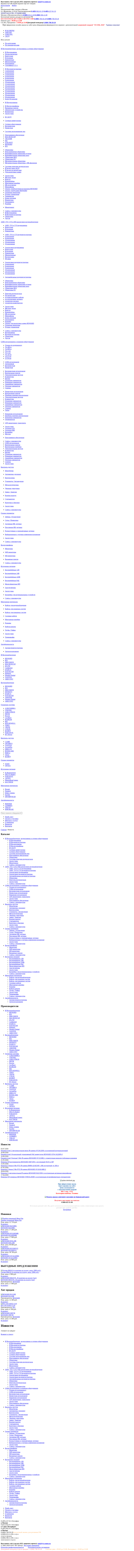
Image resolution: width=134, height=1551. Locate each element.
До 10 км (8, 355)
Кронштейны (10, 181)
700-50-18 (40, 19)
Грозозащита (9, 202)
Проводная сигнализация (14, 391)
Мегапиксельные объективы (15, 161)
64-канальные (10, 97)
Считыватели (10, 499)
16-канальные (10, 86)
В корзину (4, 1224)
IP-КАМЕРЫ (9, 30)
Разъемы (8, 321)
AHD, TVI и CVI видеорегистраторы (18, 234)
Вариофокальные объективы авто (17, 155)
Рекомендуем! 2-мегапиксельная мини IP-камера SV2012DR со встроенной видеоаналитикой (34, 1151)
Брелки (7, 378)
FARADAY (9, 776)
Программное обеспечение (14, 135)
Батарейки (8, 432)
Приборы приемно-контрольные (16, 395)
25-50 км (8, 358)
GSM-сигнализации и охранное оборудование (17, 342)
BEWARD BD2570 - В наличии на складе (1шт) (18, 1280)
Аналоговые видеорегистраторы (16, 262)
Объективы (9, 150)
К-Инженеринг (10, 773)
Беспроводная (10, 366)
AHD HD (8, 32)
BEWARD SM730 (7, 1315)
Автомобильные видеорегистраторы (18, 277)
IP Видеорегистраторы (13, 214)
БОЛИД (8, 731)
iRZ (6, 721)
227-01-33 (50, 11)
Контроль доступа (7, 467)
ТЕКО (7, 725)
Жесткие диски (10, 177)
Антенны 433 (10, 428)
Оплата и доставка (11, 1510)
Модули (8, 434)
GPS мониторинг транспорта (15, 423)
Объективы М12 (11, 157)
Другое (7, 218)
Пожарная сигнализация (14, 414)
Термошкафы (9, 637)
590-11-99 (41, 15)
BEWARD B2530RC (8, 1228)
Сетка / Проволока (11, 520)
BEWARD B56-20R (8, 1243)
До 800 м (8, 349)
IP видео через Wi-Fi (12, 168)
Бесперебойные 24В (12, 573)
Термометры (9, 196)
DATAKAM (9, 671)
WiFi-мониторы (10, 552)
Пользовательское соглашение (39, 1547)
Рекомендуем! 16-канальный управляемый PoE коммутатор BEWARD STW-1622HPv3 (32, 1154)
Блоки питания (10, 198)
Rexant (7, 789)
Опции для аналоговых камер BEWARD (19, 323)
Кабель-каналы (10, 626)
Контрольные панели (12, 373)
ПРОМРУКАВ (10, 797)
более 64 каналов (11, 99)
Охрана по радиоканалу (13, 345)
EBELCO (8, 749)
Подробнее (67, 1209)
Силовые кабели (11, 616)
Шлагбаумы (9, 471)
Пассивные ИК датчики (13, 527)
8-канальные (9, 78)
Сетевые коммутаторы (13, 120)
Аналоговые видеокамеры (14, 247)
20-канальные (10, 88)
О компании (9, 1514)
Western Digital (10, 675)
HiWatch (8, 673)
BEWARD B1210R (7, 1296)
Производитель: (7, 1282)
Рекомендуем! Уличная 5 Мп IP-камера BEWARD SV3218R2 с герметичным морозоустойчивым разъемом (39, 1158)
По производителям (12, 45)
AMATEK (8, 697)
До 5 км (8, 353)
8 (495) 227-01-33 (7, 1521)
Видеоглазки (9, 257)
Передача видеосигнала (13, 293)
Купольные (9, 58)
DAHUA (8, 670)
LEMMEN (8, 805)
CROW (7, 727)
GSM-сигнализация (12, 362)
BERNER (8, 804)
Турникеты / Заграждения (14, 481)
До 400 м (8, 347)
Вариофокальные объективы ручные (18, 153)
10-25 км (8, 356)
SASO (7, 764)
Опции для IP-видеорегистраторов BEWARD (21, 189)
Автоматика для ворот (13, 474)
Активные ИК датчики (13, 524)
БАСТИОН (9, 782)
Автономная (9, 364)
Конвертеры (9, 112)
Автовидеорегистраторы (14, 648)
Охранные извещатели (13, 380)
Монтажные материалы (9, 602)
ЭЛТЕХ (8, 778)
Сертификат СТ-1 (11, 65)
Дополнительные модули (14, 375)
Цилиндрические (11, 54)
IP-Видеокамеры (11, 52)
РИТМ (7, 714)
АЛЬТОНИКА (10, 708)
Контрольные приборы (13, 447)
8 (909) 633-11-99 (7, 1534)
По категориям (10, 43)
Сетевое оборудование (13, 124)
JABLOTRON (10, 712)
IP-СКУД (8, 117)
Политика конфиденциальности (12, 1547)
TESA (7, 755)
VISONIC (8, 710)
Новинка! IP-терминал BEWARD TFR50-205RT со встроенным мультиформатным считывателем (35, 1177)
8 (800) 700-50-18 (7, 1532)
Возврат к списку (7, 1334)
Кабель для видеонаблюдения (15, 605)
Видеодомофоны (7, 545)
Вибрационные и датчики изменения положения (22, 534)
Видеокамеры (10, 332)
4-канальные (9, 73)
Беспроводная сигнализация (15, 371)
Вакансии (8, 1516)
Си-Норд (8, 718)
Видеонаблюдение (7, 683)
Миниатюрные (10, 62)
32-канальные (10, 91)
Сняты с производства (13, 211)
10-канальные (10, 82)
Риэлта (7, 716)
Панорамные (9, 63)
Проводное (9, 128)
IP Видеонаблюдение (8, 655)
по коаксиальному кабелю (14, 297)
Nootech (8, 791)
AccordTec (8, 747)
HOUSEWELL (10, 723)
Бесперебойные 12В (12, 570)
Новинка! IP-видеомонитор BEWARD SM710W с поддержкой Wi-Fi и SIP (27, 1162)
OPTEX (8, 765)
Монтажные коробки (12, 183)
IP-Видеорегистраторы (13, 69)
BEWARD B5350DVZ (9, 1250)
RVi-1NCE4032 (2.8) (8, 1305)
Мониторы (9, 549)
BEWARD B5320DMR (9, 1235)
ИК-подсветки (10, 314)
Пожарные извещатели (13, 382)
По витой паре (10, 295)
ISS (6, 141)
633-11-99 (29, 15)
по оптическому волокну (14, 299)
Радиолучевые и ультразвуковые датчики (19, 531)
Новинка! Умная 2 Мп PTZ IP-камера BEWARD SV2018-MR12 (23, 1169)
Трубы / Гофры (10, 630)
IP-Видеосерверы (11, 102)
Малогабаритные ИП (12, 584)
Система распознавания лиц (15, 131)
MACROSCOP (10, 137)
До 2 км (8, 351)
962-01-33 (37, 11)
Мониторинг (9, 207)
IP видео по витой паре (13, 170)
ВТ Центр (8, 734)
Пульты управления (12, 194)
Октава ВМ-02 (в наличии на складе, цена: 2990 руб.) (20, 1272)
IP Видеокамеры (11, 213)
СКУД (7, 36)
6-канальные (9, 76)
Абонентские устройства (14, 110)
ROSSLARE (9, 751)
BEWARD (8, 144)
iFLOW (7, 666)
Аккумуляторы (10, 588)
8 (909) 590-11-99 (7, 1538)
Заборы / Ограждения (12, 517)
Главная (3, 830)
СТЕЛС (8, 729)
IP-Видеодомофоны (12, 106)
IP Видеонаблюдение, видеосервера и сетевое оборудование (22, 49)
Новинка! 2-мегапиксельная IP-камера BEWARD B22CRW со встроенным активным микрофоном (36, 1173)
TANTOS (8, 677)
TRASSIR (8, 139)
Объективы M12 (11, 288)
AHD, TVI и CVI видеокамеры (16, 225)
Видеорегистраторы (12, 334)
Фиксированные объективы (15, 152)
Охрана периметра (7, 513)
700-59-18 (53, 19)
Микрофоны (9, 187)
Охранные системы (8, 705)
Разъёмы (8, 204)
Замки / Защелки (11, 492)
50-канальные (10, 95)
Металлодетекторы (12, 485)
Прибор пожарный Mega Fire (11, 1220)
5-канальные (9, 74)
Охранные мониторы (12, 192)
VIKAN (8, 807)
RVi (6, 146)
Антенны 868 (10, 430)
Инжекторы (9, 200)
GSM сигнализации (12, 443)
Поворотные (9, 60)
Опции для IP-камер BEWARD (16, 191)
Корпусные (9, 56)
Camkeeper (9, 668)
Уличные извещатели (12, 386)
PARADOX (9, 733)
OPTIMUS (8, 743)
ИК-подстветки (10, 185)
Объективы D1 (10, 159)
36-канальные (10, 93)
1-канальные (9, 71)
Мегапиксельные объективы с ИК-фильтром (21, 163)
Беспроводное (10, 126)
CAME (7, 742)
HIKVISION (9, 662)
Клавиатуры (9, 377)
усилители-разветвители (14, 303)
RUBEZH (8, 719)
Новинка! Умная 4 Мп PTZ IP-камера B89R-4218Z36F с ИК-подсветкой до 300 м (30, 1166)
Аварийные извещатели (13, 384)
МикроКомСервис (11, 780)
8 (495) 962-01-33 (7, 1528)
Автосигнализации (12, 651)
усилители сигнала (12, 301)
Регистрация (5, 5)
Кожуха (7, 179)
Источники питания (8, 566)
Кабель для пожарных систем (15, 612)
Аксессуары (9, 113)
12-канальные (10, 84)
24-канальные (10, 89)
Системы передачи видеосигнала (17, 166)
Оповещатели (10, 419)
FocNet (7, 795)
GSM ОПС (9, 34)
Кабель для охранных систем (15, 609)
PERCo (7, 753)
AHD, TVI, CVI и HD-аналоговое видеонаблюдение (19, 222)
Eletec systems (10, 793)
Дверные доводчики (12, 488)
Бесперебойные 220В (12, 577)
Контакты (8, 1517)
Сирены (8, 388)
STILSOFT (9, 142)
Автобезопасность (7, 644)
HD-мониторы (10, 556)
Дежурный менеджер (35, 22)
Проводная (9, 367)
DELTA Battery (10, 774)
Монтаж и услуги (11, 1512)
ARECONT (9, 679)
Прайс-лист (9, 1508)
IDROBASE (9, 809)
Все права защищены (31, 1545)
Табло (7, 410)
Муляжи (8, 259)
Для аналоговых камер (13, 172)
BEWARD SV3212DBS (9, 1258)
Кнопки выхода (10, 495)
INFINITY (8, 692)
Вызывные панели (11, 108)
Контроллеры (10, 478)
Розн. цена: (5, 1222)
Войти (14, 5)
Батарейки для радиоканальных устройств (20, 595)
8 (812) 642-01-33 (7, 1525)
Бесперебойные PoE (12, 580)
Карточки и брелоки (12, 502)
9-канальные (9, 80)
